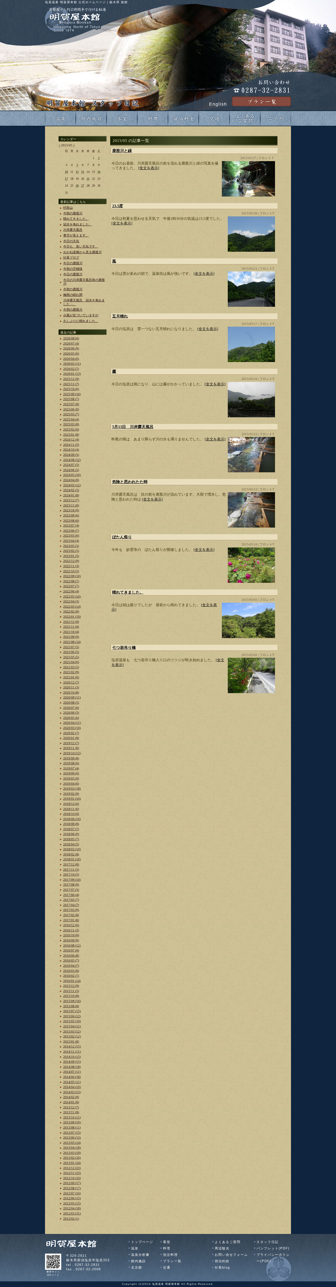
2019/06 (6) (71, 773)
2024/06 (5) (71, 470)
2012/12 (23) (72, 1168)
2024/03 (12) (72, 485)
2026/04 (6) (71, 359)
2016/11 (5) (71, 930)
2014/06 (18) (72, 1077)
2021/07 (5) (71, 647)
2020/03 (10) (72, 728)
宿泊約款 (222, 1261)
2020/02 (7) (71, 733)
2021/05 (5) (71, 657)
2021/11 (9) (71, 627)
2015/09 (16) (72, 1001)
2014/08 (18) (72, 1067)
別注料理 (170, 1255)
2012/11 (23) (72, 1173)
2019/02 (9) (71, 794)
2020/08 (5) (71, 702)
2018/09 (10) (72, 819)
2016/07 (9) (71, 950)
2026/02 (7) (71, 369)
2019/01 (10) (72, 798)
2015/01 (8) (71, 1041)
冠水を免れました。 (77, 224)
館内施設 (138, 1261)
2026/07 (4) (71, 343)
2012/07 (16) (72, 1193)
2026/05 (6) (71, 353)
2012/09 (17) (72, 1183)
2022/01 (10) (72, 616)
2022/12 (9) (71, 561)
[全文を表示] (148, 168)
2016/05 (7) (71, 960)
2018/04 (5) (71, 844)
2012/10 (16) (72, 1178)
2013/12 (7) (71, 1107)
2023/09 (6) (71, 515)
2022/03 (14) (72, 606)
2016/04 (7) (71, 965)
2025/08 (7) (71, 399)
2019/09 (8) (71, 758)
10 (66, 172)
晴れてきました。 (128, 592)
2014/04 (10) (72, 1087)
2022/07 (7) (71, 586)
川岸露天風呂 (72, 230)
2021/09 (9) (71, 637)
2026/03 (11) (72, 363)
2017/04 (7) (71, 905)
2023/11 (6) (71, 505)
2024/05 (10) (72, 475)
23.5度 (117, 206)
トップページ (142, 1242)
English (218, 104)
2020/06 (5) (71, 712)
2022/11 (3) (71, 566)
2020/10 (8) (71, 692)
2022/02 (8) (71, 611)
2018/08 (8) (71, 824)
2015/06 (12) (72, 1016)
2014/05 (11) (72, 1082)
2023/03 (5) (71, 546)
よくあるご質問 (228, 1242)
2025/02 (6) (71, 429)
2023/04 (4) (71, 541)
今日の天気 (71, 241)
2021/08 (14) (72, 642)
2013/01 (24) (72, 1163)
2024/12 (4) (71, 439)
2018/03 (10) (72, 849)
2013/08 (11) (72, 1127)
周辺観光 (222, 1248)
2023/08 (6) (71, 520)
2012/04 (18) (72, 1208)
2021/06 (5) (71, 652)
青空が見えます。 (76, 235)
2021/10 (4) (71, 632)
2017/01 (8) (71, 920)
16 (98, 172)
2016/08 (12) (72, 945)
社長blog (222, 1267)
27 (82, 185)
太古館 (136, 1267)
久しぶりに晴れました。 (80, 321)
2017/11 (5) (71, 869)
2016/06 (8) (71, 955)
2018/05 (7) (71, 839)
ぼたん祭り (122, 537)
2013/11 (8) (71, 1112)
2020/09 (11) (72, 697)
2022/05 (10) (72, 596)
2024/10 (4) (71, 449)
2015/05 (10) (72, 1021)
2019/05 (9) (71, 778)
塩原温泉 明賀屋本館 (166, 1284)
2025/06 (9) (71, 409)
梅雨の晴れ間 (72, 295)
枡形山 (68, 208)
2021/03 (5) (71, 667)
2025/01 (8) (71, 434)
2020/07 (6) (71, 708)
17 (66, 179)
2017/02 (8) (71, 915)
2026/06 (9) (71, 348)
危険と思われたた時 (130, 482)
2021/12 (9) (71, 622)
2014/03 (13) (72, 1092)
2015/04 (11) (72, 1026)
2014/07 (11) (72, 1072)
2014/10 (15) (72, 1057)
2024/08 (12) (72, 460)
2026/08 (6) (71, 338)
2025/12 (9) (71, 379)
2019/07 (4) (71, 768)
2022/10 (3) (71, 571)
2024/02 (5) (71, 490)
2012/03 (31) (72, 1213)
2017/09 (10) (72, 879)
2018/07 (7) (71, 829)
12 (77, 172)
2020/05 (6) (71, 718)
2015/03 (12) (72, 1031)
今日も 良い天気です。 (80, 246)
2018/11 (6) (71, 809)
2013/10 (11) (72, 1117)
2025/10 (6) (71, 389)
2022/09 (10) (72, 576)
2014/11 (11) (72, 1051)
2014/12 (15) (72, 1046)
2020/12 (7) (71, 682)
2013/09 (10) (72, 1122)
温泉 (134, 1248)
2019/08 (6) (71, 763)
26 (77, 185)
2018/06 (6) (71, 834)
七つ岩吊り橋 (124, 647)
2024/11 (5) (71, 445)
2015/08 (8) (71, 1006)
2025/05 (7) (71, 414)
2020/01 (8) (71, 738)
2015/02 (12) (72, 1036)
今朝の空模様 (72, 269)
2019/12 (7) (71, 743)
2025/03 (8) (71, 424)
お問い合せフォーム (231, 1255)
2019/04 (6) (71, 783)
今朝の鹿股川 (72, 213)
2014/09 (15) (72, 1061)
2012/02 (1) (71, 1218)
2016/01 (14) (72, 981)
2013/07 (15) (72, 1132)
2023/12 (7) (71, 500)
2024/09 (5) (71, 455)
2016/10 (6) (71, 935)
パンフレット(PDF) (273, 1248)
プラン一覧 (172, 1261)
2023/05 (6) (71, 535)
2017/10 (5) (71, 874)
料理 (166, 1248)
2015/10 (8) (71, 996)
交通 (166, 1267)
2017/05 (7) (71, 900)
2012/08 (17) (72, 1188)
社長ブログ (71, 257)
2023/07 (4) (71, 525)
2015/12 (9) (71, 986)
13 (82, 172)
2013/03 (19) (72, 1153)
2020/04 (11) (72, 723)
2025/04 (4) (71, 419)
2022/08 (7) (71, 581)
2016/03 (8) (71, 971)
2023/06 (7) (71, 530)
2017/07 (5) (71, 890)
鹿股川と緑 (122, 151)
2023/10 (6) (71, 510)
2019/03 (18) (72, 788)
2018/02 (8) (71, 854)
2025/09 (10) (72, 394)
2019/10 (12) (72, 753)
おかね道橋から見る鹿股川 (82, 252)
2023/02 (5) (71, 551)
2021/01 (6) (71, 677)
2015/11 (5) (71, 991)
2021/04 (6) (71, 662)
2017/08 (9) (71, 884)
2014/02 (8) (71, 1097)
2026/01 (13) (72, 374)
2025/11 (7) (71, 384)
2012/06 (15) (72, 1198)
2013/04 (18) (72, 1147)
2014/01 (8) (71, 1102)
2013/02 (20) (72, 1158)
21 (88, 179)
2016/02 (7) (71, 976)
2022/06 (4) (71, 591)
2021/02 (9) (71, 672)
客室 (166, 1242)
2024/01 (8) (71, 495)
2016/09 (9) (71, 940)
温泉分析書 (140, 1255)
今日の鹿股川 (72, 263)
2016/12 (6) (71, 925)
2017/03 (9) (71, 910)
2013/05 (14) (72, 1143)
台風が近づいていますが (80, 315)
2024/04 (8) (71, 480)
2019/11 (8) (71, 748)
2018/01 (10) (72, 859)
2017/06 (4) (71, 895)
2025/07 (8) (71, 404)
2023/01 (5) (71, 556)
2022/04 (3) (71, 601)
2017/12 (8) (71, 864)
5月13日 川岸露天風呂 (132, 427)
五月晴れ (120, 316)
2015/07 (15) (72, 1011)
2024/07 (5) (71, 465)
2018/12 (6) (71, 804)
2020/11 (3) (71, 687)
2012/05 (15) (72, 1203)
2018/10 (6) (71, 814)
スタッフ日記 (268, 1242)
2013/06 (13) (72, 1137)
